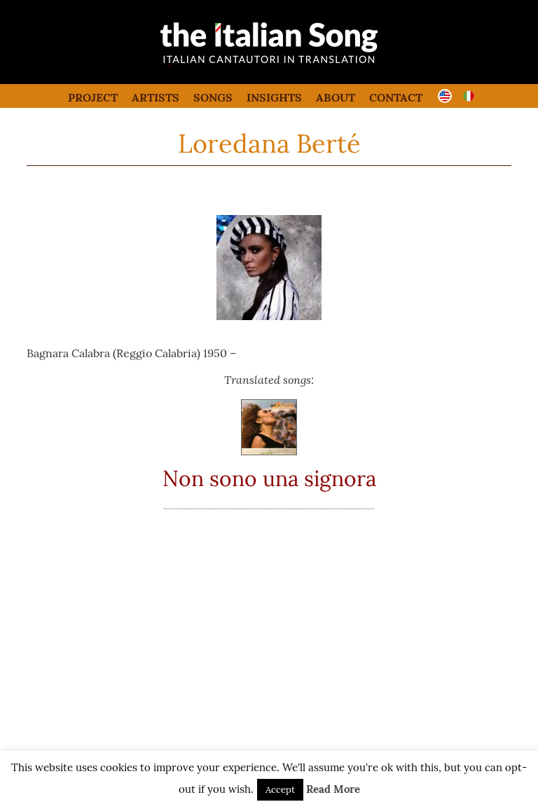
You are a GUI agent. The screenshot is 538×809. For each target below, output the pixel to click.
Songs (213, 97)
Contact (395, 97)
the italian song (233, 63)
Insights (274, 97)
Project (93, 97)
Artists (155, 97)
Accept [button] (280, 790)
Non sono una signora (269, 478)
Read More (333, 789)
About (335, 97)
